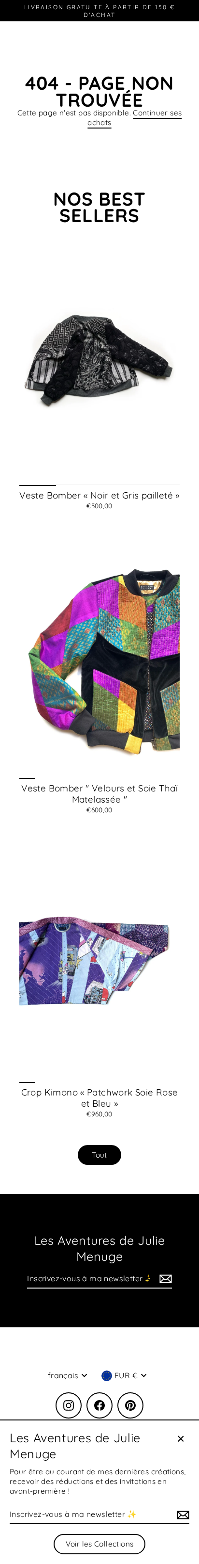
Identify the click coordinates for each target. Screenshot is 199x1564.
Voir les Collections (100, 1543)
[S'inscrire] (164, 1279)
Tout (99, 1155)
